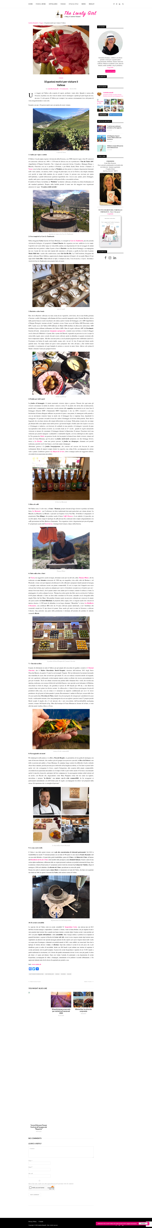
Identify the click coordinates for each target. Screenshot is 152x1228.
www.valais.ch (36, 964)
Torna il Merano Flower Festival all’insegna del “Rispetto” (38, 1127)
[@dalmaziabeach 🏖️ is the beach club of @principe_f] (107, 109)
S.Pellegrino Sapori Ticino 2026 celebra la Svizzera (114, 137)
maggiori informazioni (131, 1223)
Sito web (30, 1173)
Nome (30, 1160)
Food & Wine (41, 4)
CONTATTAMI (110, 71)
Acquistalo (110, 214)
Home (30, 4)
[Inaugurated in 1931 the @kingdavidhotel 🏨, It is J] (100, 102)
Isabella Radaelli (33, 23)
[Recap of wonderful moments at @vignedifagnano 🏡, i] (114, 102)
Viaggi (63, 4)
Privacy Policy (32, 1221)
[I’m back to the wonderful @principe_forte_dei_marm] (114, 109)
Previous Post (35, 981)
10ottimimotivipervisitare (36, 974)
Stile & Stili (73, 4)
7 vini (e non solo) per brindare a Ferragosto (114, 127)
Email (30, 1167)
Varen (30, 169)
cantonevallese (49, 974)
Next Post (88, 981)
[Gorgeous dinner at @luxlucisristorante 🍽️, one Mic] (100, 109)
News (84, 4)
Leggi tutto (110, 67)
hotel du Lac (49, 524)
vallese (69, 974)
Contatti (41, 1221)
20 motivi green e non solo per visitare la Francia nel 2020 (61, 1011)
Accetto (143, 1223)
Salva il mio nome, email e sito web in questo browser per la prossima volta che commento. (51, 1183)
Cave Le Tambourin (76, 241)
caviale (57, 974)
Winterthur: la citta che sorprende (83, 1010)
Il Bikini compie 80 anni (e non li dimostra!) (115, 146)
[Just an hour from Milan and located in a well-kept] (121, 109)
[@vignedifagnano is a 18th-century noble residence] (121, 102)
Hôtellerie (53, 4)
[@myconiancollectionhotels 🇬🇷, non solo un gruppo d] (107, 102)
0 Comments (64, 89)
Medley (91, 4)
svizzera (63, 974)
